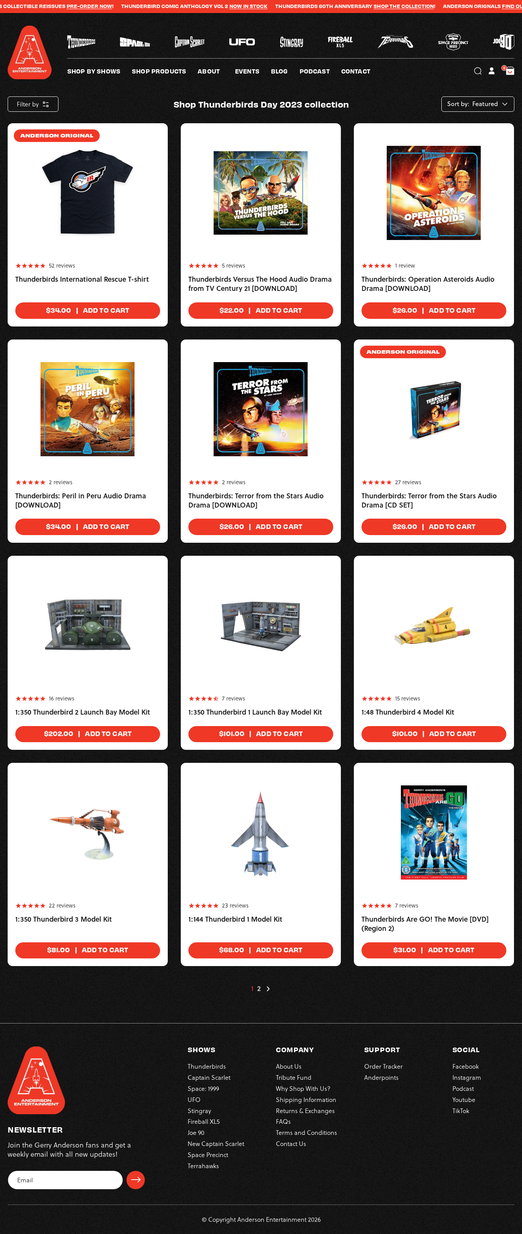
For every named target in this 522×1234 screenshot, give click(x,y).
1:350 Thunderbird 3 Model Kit (63, 919)
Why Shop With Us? (303, 1088)
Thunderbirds (207, 1066)
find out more (496, 6)
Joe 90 (196, 1132)
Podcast (463, 1088)
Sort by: (458, 104)
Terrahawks (203, 1165)
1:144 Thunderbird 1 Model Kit (235, 919)
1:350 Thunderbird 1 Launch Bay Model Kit (255, 712)
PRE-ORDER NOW (63, 6)
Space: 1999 (203, 1088)
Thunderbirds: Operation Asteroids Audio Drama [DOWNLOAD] (428, 284)
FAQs (283, 1121)
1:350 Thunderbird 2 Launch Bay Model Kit (82, 712)
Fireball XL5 (204, 1121)
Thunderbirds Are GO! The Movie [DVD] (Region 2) (425, 924)
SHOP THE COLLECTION (378, 6)
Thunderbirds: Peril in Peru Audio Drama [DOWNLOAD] (80, 500)
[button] (216, 71)
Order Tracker (383, 1066)
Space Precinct (208, 1154)
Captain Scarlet (209, 1077)
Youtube (463, 1099)
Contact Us (291, 1143)
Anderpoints (381, 1077)
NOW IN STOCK (223, 6)
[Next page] (267, 988)
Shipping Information (306, 1099)
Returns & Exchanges (305, 1110)
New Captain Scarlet (216, 1143)
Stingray (199, 1110)
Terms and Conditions (306, 1132)
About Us (289, 1066)
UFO (194, 1099)
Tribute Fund (293, 1077)
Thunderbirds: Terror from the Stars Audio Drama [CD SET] (429, 500)
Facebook (465, 1066)
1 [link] (252, 988)
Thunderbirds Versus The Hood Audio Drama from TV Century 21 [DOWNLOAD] (260, 284)
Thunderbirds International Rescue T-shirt (82, 279)
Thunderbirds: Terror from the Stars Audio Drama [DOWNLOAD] (256, 500)
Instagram (466, 1077)
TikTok (460, 1110)
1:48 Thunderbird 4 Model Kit (408, 712)
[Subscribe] (135, 1179)
